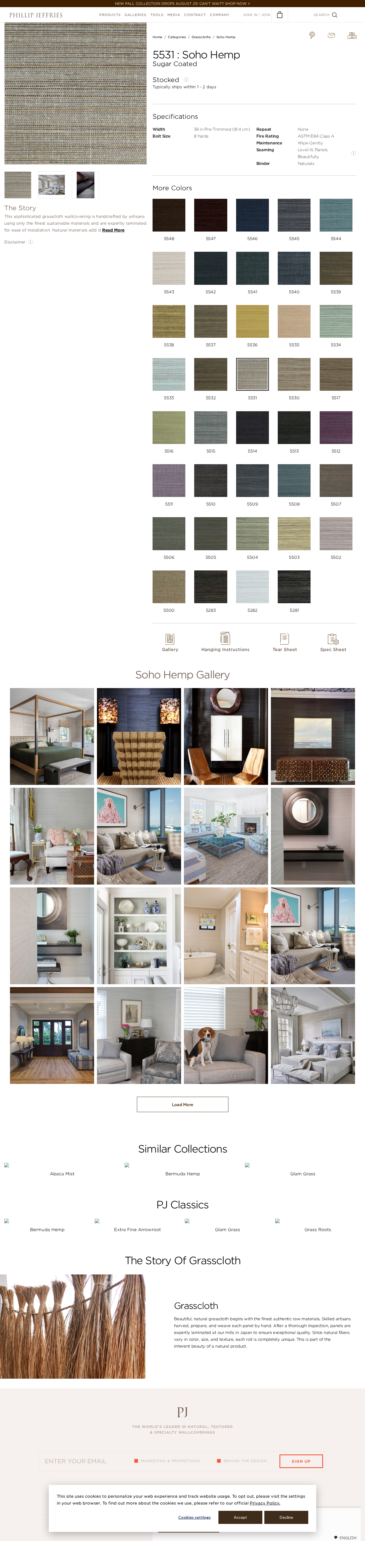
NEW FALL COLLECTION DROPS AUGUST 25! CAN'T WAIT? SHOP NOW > (182, 3)
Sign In (250, 15)
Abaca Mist (62, 1173)
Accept (240, 1517)
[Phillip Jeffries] (36, 15)
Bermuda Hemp (182, 1173)
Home (157, 37)
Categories (177, 37)
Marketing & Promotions (170, 1461)
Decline (286, 1517)
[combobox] (345, 1537)
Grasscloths (201, 37)
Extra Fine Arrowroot (137, 1229)
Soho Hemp (226, 37)
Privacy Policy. (265, 1503)
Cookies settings (194, 1517)
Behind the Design (245, 1461)
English (348, 1537)
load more (182, 1104)
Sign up (301, 1461)
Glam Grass (302, 1173)
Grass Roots (318, 1229)
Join (265, 15)
